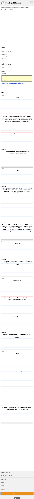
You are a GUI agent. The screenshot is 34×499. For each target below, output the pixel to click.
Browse (3, 479)
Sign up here (21, 80)
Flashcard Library (6, 475)
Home (3, 7)
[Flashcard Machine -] (11, 3)
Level (3, 67)
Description (4, 54)
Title (3, 50)
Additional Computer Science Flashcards (13, 83)
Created (3, 71)
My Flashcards (5, 472)
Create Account (17, 493)
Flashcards (8, 7)
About (3, 482)
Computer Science (15, 7)
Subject (3, 63)
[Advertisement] (17, 28)
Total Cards (4, 58)
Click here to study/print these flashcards (13, 77)
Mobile (3, 489)
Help (2, 486)
